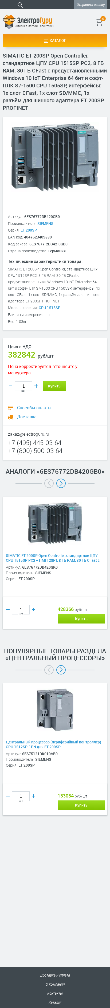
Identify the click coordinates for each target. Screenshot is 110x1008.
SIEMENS (45, 223)
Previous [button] (49, 483)
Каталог (58, 40)
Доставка (26, 417)
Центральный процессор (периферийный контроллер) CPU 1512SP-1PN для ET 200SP (53, 744)
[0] (106, 22)
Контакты (55, 993)
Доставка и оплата (55, 975)
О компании (55, 984)
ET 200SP (29, 230)
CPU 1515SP (49, 307)
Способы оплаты (34, 408)
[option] (55, 571)
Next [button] (61, 483)
